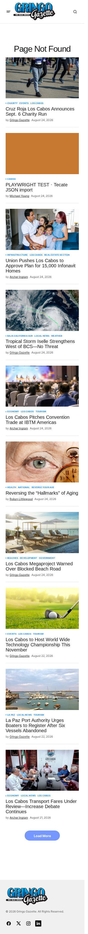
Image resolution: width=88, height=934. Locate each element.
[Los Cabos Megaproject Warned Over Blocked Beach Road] (42, 532)
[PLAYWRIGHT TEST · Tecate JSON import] (42, 153)
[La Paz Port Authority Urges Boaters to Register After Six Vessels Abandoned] (42, 689)
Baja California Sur (20, 336)
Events (24, 103)
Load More (42, 836)
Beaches (12, 558)
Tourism (41, 411)
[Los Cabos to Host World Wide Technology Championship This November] (42, 608)
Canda (11, 179)
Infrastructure (17, 255)
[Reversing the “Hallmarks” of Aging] (42, 462)
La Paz (11, 715)
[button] (8, 12)
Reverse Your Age (43, 487)
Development (28, 558)
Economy (13, 411)
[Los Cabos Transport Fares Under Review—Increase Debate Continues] (42, 770)
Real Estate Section (57, 255)
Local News (41, 336)
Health (11, 487)
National (24, 487)
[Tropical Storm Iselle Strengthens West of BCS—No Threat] (42, 310)
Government (47, 558)
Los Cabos (37, 103)
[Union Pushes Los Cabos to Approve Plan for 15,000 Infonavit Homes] (42, 229)
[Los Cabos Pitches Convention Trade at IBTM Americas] (42, 386)
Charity (12, 103)
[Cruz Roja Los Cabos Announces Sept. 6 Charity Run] (42, 78)
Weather (56, 336)
